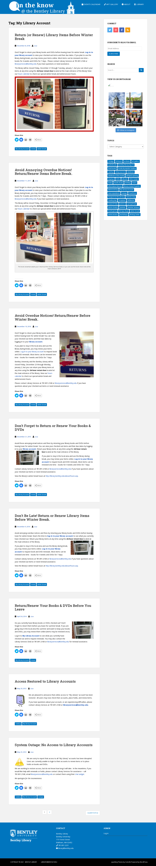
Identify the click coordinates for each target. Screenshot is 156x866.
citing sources (120, 172)
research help (113, 204)
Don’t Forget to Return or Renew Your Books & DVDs (53, 427)
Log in (106, 833)
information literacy (115, 186)
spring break (131, 204)
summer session (133, 207)
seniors (122, 204)
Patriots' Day (130, 197)
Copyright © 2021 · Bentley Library (23, 862)
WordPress (143, 862)
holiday (127, 183)
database (130, 172)
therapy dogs (123, 211)
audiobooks (112, 165)
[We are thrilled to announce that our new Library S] (134, 100)
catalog (18, 724)
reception (122, 200)
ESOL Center (134, 179)
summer (123, 207)
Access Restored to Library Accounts (45, 681)
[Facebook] (121, 29)
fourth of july (118, 183)
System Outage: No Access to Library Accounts (54, 745)
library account (35, 342)
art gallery (135, 161)
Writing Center (135, 214)
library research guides (132, 186)
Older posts (92, 813)
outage (40, 797)
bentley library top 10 (126, 165)
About (127, 4)
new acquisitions (114, 193)
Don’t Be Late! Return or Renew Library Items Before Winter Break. (52, 517)
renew (33, 149)
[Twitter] (109, 29)
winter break (41, 149)
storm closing (113, 207)
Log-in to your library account (32, 351)
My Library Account (22, 149)
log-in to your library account (60, 536)
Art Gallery (112, 4)
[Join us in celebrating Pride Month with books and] (134, 118)
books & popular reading (127, 168)
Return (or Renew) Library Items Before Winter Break (54, 37)
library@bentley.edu (66, 848)
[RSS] (127, 29)
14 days (111, 161)
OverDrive (132, 193)
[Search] (141, 70)
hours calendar (24, 74)
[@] (114, 87)
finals (110, 183)
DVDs (118, 179)
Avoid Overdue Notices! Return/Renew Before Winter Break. (52, 317)
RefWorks (131, 200)
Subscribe (113, 54)
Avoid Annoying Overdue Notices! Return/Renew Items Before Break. (43, 172)
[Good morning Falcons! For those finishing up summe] (117, 100)
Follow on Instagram (127, 130)
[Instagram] (115, 29)
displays (111, 179)
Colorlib (128, 862)
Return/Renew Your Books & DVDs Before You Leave (53, 607)
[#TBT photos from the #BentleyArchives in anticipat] (117, 118)
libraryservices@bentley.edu (25, 64)
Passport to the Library (116, 197)
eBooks (124, 179)
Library (140, 4)
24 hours (119, 161)
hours (134, 183)
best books (112, 168)
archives (127, 161)
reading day (112, 200)
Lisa (35, 46)
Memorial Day (113, 190)
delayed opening (132, 175)
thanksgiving (112, 211)
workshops (124, 214)
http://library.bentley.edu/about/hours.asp (62, 476)
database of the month (116, 175)
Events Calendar (91, 4)
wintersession (113, 214)
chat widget (79, 774)
